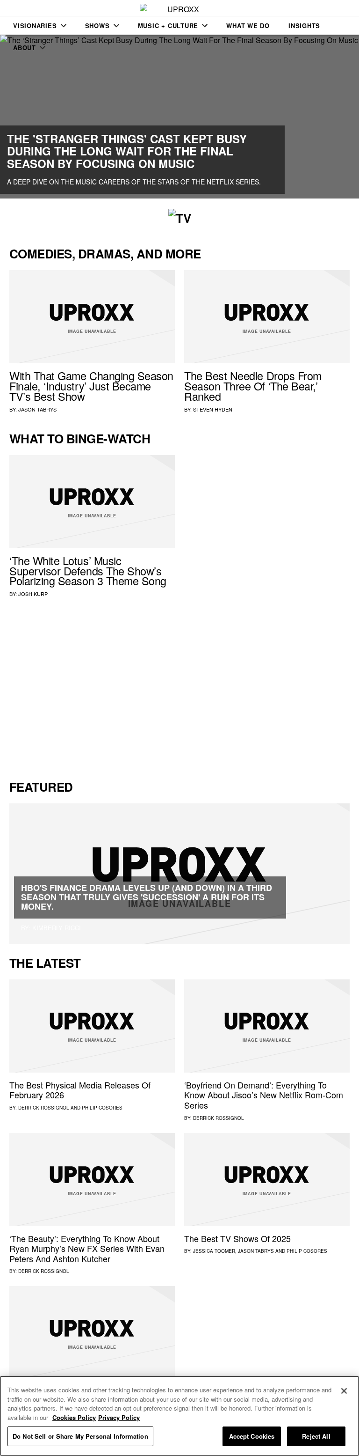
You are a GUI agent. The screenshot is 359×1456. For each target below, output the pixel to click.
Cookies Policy (74, 1417)
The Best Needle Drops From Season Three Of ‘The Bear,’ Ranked (253, 386)
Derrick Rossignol (43, 1107)
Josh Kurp (33, 593)
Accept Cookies (252, 1436)
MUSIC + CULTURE (168, 25)
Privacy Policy (119, 1417)
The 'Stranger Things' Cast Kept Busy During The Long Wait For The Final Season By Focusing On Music (127, 151)
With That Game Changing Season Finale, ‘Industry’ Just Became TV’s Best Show (91, 386)
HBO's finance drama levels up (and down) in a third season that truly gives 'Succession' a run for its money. (146, 897)
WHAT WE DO (248, 25)
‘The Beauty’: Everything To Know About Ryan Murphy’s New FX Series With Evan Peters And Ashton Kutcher (87, 1248)
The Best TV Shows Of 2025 (237, 1238)
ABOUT (24, 47)
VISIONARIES (35, 25)
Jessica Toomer (214, 1251)
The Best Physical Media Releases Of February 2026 (80, 1090)
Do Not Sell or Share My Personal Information (80, 1436)
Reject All (316, 1436)
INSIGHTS (304, 25)
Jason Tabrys (37, 409)
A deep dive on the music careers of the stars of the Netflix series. (134, 181)
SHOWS (97, 25)
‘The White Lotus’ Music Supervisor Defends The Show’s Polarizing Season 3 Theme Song (87, 570)
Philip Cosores (102, 1107)
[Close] (344, 1391)
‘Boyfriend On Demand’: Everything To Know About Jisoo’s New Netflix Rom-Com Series (263, 1095)
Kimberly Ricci (56, 927)
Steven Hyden (212, 409)
